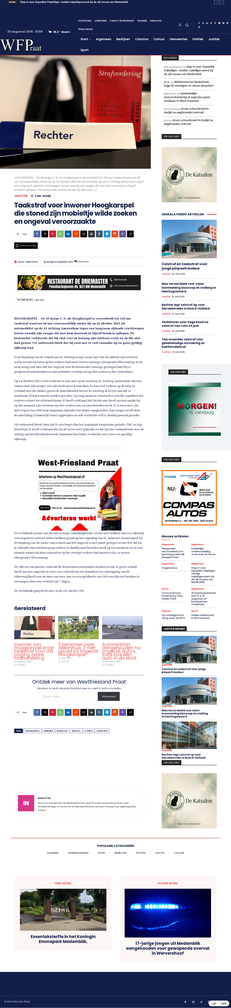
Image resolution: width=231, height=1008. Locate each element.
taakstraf (102, 731)
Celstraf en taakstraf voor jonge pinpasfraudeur (184, 266)
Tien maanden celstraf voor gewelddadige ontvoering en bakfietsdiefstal (183, 343)
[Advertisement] (79, 767)
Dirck (166, 82)
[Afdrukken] (91, 234)
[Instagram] (203, 23)
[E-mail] (83, 234)
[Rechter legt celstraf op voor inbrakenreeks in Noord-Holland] (189, 735)
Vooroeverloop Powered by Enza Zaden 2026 (172, 595)
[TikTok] (201, 1002)
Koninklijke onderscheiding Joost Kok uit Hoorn (203, 551)
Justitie (20, 195)
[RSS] (211, 23)
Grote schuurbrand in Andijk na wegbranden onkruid (186, 110)
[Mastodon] (227, 23)
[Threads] (199, 27)
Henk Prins (32, 262)
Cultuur (166, 611)
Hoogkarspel (32, 731)
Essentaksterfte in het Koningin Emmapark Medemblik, (63, 939)
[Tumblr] (99, 234)
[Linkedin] (207, 23)
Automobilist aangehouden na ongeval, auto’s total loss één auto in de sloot (121, 651)
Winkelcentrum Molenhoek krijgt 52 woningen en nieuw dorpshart (188, 83)
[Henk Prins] (16, 262)
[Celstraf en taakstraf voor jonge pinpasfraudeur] (189, 239)
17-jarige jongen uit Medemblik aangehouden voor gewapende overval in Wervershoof (168, 948)
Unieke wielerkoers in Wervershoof (202, 616)
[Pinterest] (52, 234)
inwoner (48, 731)
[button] (187, 25)
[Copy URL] (130, 234)
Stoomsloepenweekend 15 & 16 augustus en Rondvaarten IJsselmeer (203, 598)
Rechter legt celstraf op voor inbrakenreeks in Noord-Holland (186, 307)
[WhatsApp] (60, 234)
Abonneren (109, 696)
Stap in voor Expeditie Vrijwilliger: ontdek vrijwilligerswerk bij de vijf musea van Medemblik (74, 2)
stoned (89, 731)
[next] (222, 2)
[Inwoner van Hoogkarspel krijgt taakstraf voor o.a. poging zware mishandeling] (34, 627)
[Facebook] (199, 23)
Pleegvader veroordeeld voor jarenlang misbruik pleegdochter (173, 553)
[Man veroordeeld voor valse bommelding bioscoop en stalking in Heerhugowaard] (189, 691)
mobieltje (62, 731)
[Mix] (114, 234)
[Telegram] (107, 234)
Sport (165, 589)
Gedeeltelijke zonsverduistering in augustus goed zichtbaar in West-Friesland (187, 97)
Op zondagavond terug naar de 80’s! (173, 616)
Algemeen (168, 544)
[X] (215, 23)
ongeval (76, 731)
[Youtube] (219, 23)
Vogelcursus (169, 568)
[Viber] (122, 234)
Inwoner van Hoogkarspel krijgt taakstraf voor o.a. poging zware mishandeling (34, 651)
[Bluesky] (223, 23)
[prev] (216, 2)
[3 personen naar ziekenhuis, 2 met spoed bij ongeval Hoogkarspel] (78, 627)
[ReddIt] (76, 234)
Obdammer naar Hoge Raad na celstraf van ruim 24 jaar (185, 324)
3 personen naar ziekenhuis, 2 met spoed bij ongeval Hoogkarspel (78, 649)
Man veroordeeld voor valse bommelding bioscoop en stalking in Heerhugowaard (189, 287)
